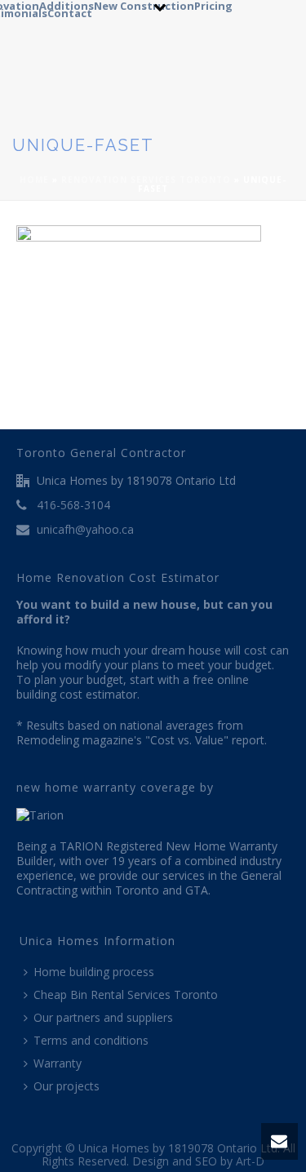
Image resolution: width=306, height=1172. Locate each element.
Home (34, 179)
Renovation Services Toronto (146, 179)
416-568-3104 (73, 505)
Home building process (93, 971)
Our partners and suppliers (103, 1017)
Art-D (250, 1161)
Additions (66, 3)
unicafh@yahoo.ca (85, 529)
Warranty (57, 1063)
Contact (69, 11)
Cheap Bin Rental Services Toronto (125, 994)
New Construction (144, 3)
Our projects (66, 1086)
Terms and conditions (91, 1040)
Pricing (213, 3)
